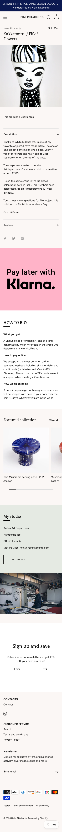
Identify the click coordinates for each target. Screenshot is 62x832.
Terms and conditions (15, 734)
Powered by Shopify (38, 818)
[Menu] (5, 17)
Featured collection (20, 419)
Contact (8, 704)
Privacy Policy (11, 739)
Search (7, 729)
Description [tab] (10, 134)
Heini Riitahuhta (12, 28)
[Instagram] (5, 713)
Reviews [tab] (8, 225)
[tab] (31, 179)
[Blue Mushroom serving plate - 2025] (26, 450)
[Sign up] (57, 771)
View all (54, 420)
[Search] (49, 18)
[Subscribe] (45, 668)
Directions (17, 559)
